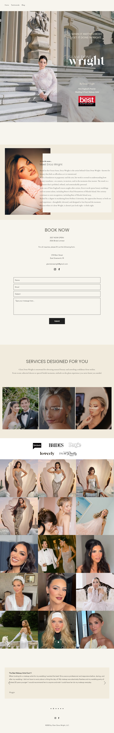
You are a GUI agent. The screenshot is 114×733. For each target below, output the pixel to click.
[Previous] (9, 683)
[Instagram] (55, 269)
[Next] (105, 683)
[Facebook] (59, 269)
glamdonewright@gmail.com (57, 264)
